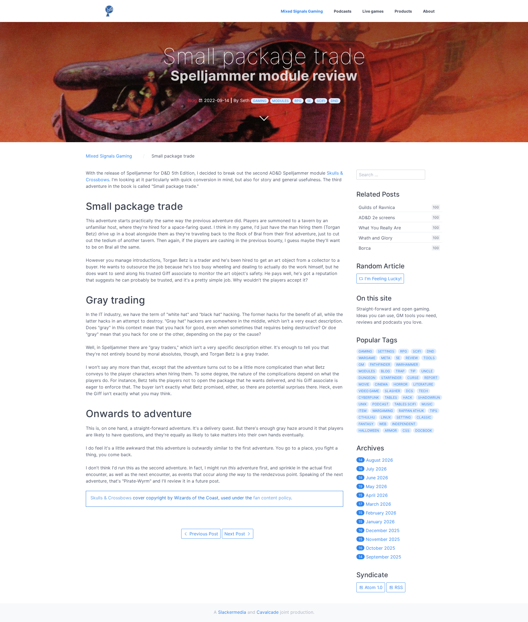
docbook (423, 430)
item (363, 411)
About (429, 11)
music (427, 404)
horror (401, 384)
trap (400, 371)
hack (407, 397)
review (412, 358)
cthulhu (367, 417)
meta (385, 358)
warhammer (407, 364)
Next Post (235, 533)
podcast (380, 404)
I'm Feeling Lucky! (382, 278)
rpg (298, 101)
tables (391, 397)
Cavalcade (268, 612)
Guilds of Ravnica (377, 207)
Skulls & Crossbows (110, 497)
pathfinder (380, 364)
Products (403, 11)
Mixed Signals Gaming (302, 11)
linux (386, 417)
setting (404, 417)
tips (433, 411)
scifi (321, 101)
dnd (334, 101)
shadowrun (429, 397)
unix (363, 404)
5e (309, 101)
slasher (392, 391)
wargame (367, 358)
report (431, 378)
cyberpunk (369, 397)
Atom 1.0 (373, 587)
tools (429, 358)
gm (361, 364)
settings (386, 351)
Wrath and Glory (375, 238)
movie (364, 384)
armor (391, 430)
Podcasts (342, 11)
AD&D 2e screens (377, 217)
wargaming (382, 411)
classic (424, 417)
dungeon (367, 378)
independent (404, 424)
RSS (398, 587)
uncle (427, 371)
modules (280, 101)
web (382, 424)
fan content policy (272, 497)
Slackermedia (232, 612)
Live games (373, 11)
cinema (381, 384)
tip (413, 371)
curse (413, 378)
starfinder (391, 378)
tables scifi (405, 404)
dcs (409, 391)
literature (423, 384)
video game (369, 391)
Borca (365, 248)
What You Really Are (380, 227)
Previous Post (203, 533)
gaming (259, 101)
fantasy (366, 424)
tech (423, 391)
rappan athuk (411, 411)
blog (385, 371)
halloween (369, 430)
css (406, 430)
